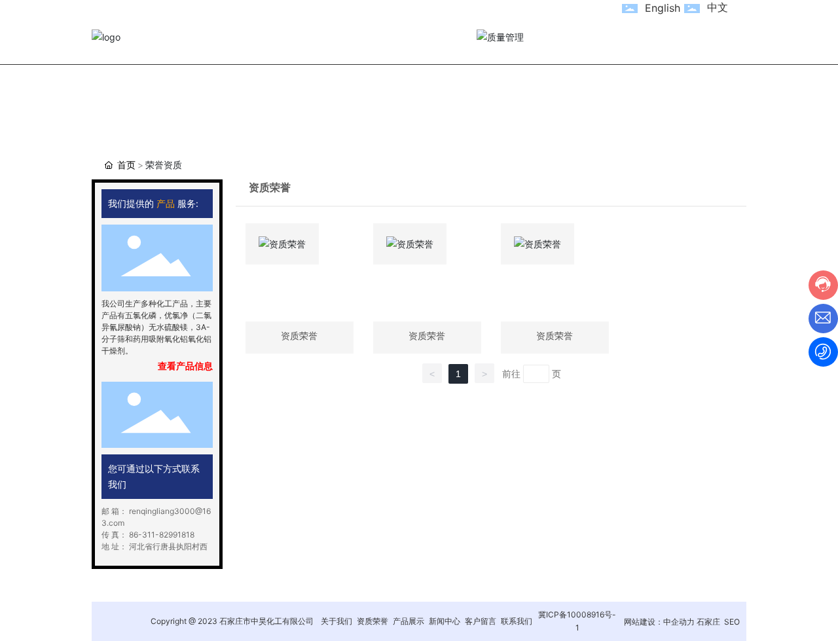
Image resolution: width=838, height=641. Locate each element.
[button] (104, 250)
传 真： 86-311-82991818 (147, 535)
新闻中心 (444, 621)
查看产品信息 (185, 365)
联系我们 (516, 621)
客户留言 (480, 621)
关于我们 (336, 621)
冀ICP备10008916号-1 (577, 621)
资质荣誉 (372, 621)
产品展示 (408, 621)
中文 (717, 7)
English (662, 7)
